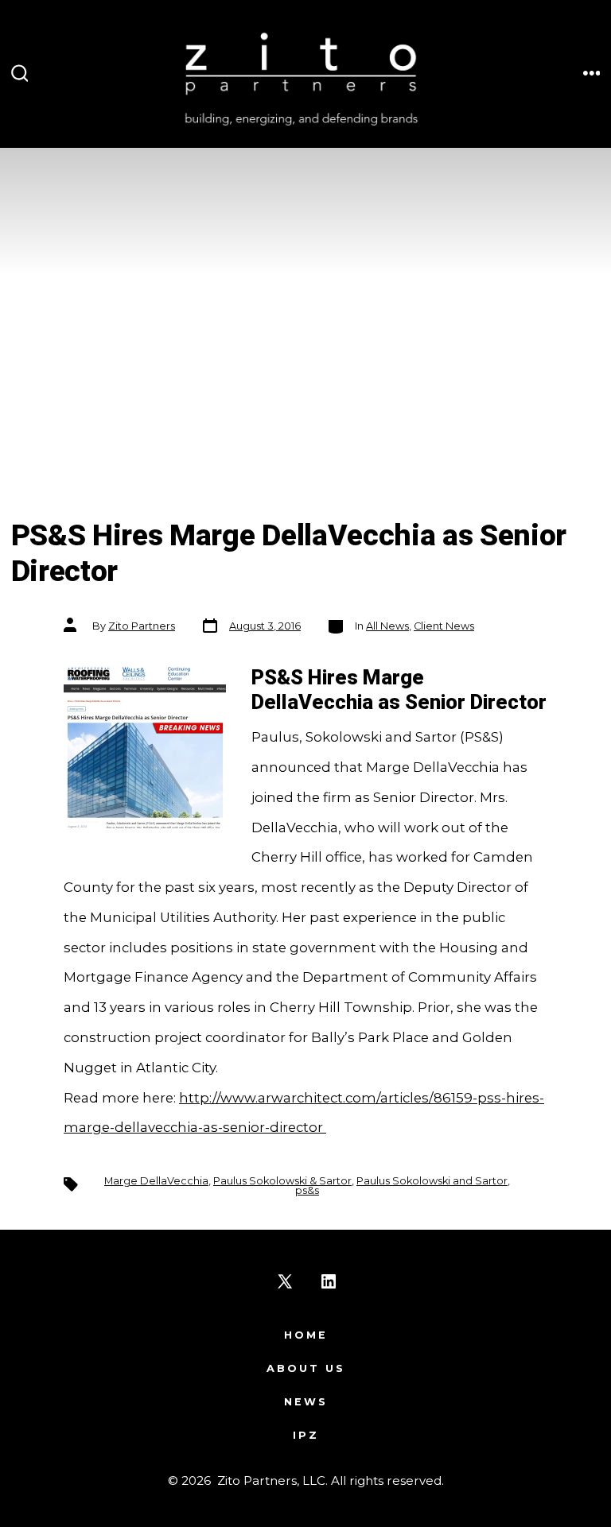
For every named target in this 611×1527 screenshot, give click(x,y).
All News (387, 626)
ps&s (307, 1190)
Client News (444, 626)
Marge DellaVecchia (156, 1181)
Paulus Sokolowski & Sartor (282, 1181)
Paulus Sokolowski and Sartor (432, 1181)
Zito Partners (141, 626)
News (306, 1402)
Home (306, 1335)
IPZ (306, 1435)
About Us (306, 1368)
